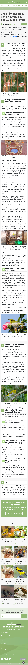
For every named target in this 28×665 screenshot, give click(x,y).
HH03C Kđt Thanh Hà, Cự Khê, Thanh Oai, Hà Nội (13, 629)
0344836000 (6, 632)
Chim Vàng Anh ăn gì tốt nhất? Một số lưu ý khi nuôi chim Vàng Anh (7, 541)
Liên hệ (3, 651)
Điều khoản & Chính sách (7, 654)
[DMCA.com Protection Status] (23, 660)
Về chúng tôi (4, 649)
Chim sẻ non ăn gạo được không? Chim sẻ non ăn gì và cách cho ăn (20, 560)
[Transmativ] (14, 2)
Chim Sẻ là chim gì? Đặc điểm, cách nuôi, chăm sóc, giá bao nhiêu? (20, 600)
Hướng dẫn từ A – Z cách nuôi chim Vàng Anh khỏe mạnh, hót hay (20, 541)
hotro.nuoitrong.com (7, 635)
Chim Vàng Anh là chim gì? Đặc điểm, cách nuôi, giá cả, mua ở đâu (20, 580)
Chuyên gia (4, 646)
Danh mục (3, 643)
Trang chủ (3, 8)
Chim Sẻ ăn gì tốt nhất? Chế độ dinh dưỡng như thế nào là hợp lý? (7, 580)
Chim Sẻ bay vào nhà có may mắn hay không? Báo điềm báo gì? (7, 560)
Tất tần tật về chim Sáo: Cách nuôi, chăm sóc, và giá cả (7, 600)
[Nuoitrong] (14, 623)
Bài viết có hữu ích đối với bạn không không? (14, 503)
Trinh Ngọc (12, 24)
